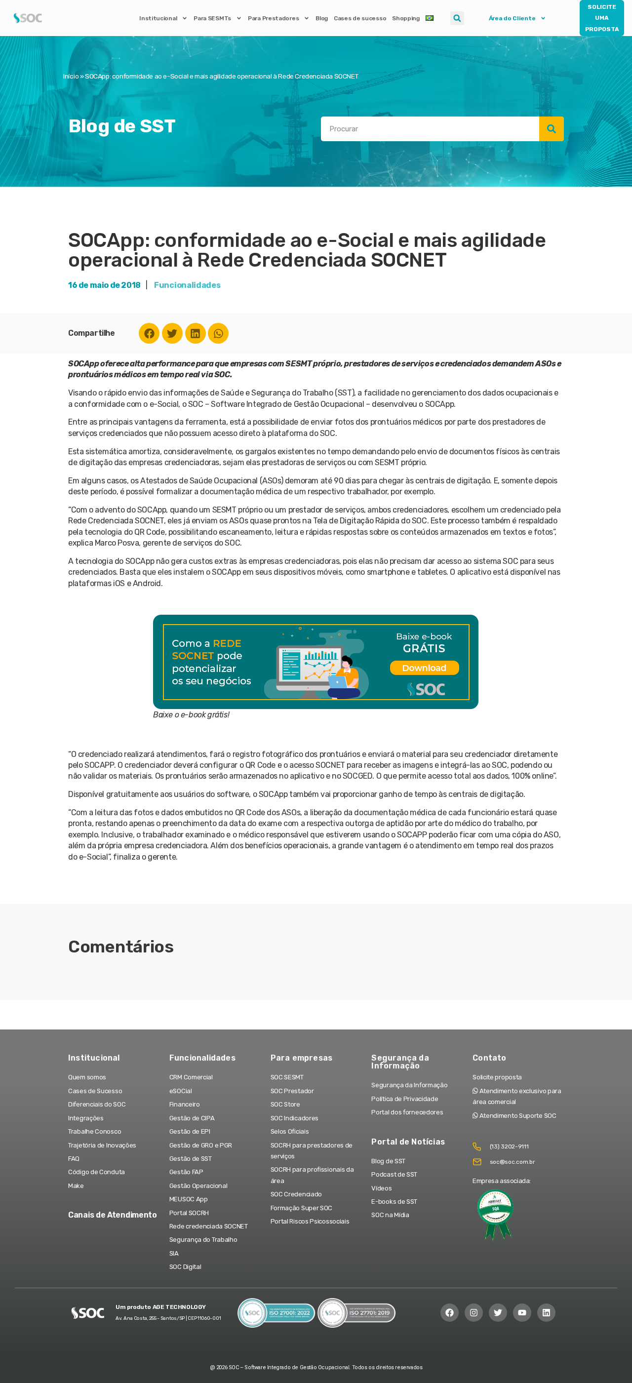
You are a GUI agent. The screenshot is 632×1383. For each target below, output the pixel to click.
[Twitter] (172, 333)
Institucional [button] (158, 18)
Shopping (406, 18)
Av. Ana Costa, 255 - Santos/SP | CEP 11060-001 (168, 1318)
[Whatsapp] (218, 333)
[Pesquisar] (551, 129)
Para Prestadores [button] (273, 18)
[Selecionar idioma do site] (429, 18)
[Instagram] (474, 1313)
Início (71, 76)
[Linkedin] (195, 333)
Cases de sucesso (360, 18)
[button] (457, 18)
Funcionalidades (187, 285)
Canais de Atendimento (112, 1215)
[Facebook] (149, 333)
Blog (322, 18)
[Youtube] (522, 1313)
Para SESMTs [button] (212, 18)
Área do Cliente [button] (512, 18)
